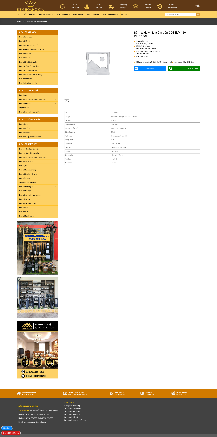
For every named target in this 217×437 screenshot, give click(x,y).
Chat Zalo (150, 68)
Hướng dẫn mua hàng (72, 406)
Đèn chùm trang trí (26, 187)
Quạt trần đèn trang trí (27, 182)
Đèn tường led (24, 178)
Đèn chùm (23, 95)
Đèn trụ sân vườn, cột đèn (29, 66)
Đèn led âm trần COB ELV (37, 21)
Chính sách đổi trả (71, 417)
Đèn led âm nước (25, 37)
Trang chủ (22, 14)
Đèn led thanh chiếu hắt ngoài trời (31, 49)
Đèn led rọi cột (24, 58)
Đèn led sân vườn (46, 14)
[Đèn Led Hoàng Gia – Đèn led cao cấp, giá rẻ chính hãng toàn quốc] (30, 5)
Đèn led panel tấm (26, 161)
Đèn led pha (23, 124)
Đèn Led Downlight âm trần (29, 153)
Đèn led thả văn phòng (27, 170)
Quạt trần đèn (93, 14)
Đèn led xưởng (24, 128)
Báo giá (124, 14)
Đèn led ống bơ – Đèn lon (28, 174)
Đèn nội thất (78, 14)
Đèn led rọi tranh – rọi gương (29, 112)
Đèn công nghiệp (110, 14)
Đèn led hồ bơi (24, 41)
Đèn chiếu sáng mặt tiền (28, 83)
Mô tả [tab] (67, 101)
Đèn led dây (23, 208)
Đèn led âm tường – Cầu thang (30, 75)
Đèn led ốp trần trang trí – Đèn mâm (32, 99)
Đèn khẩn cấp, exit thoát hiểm (30, 137)
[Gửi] (198, 14)
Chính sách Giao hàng (72, 411)
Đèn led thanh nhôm (26, 216)
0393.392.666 (192, 68)
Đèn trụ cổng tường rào (28, 70)
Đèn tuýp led (23, 166)
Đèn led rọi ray (24, 199)
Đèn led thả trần (25, 104)
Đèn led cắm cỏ (25, 54)
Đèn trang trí (62, 14)
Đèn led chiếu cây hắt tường (29, 45)
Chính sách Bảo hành (72, 414)
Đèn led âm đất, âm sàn (28, 62)
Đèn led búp (23, 212)
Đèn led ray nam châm (27, 203)
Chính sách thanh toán (72, 408)
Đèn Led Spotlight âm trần (29, 149)
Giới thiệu (33, 14)
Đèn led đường (24, 133)
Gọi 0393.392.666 (11, 433)
